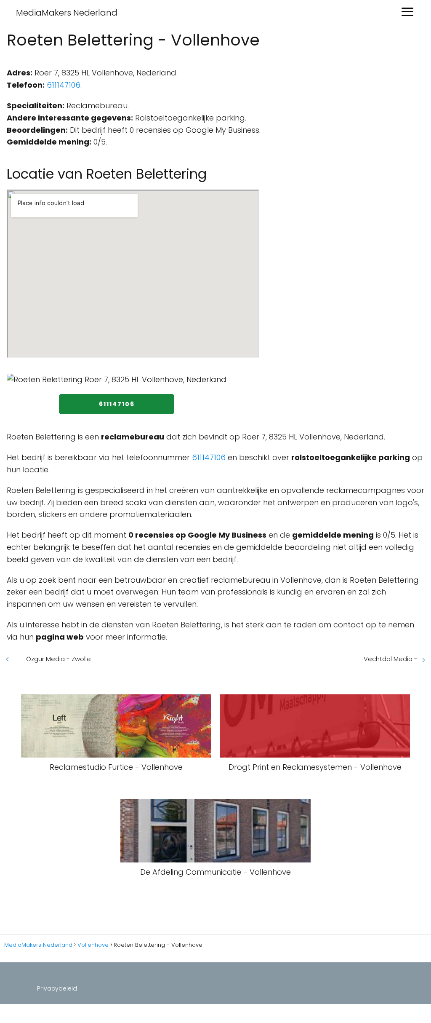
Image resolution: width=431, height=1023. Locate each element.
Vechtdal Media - (391, 658)
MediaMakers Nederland (66, 13)
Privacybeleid (57, 988)
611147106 (63, 85)
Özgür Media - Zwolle (58, 658)
